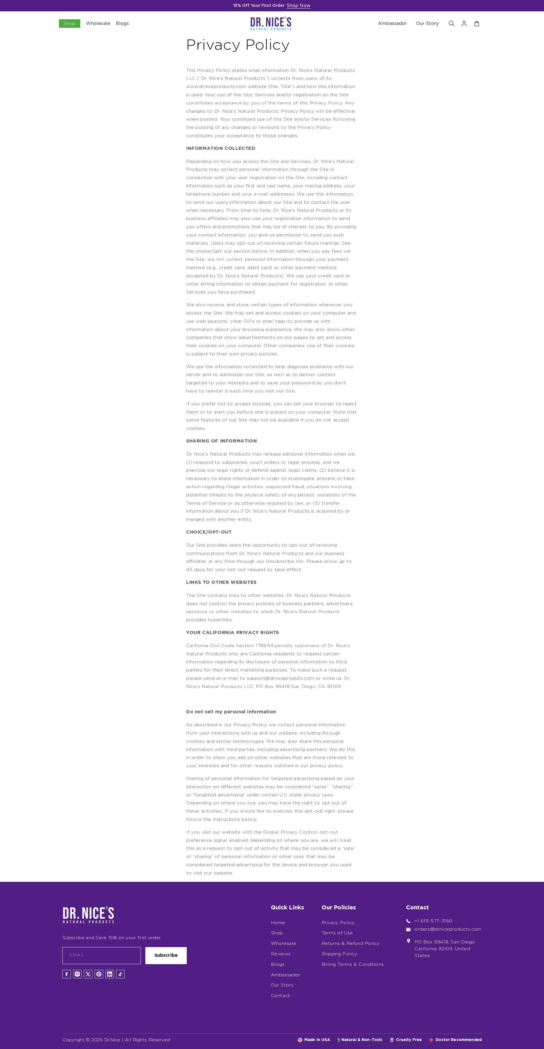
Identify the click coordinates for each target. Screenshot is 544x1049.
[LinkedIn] (109, 974)
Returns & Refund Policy (351, 943)
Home (278, 922)
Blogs (278, 964)
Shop (277, 933)
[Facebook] (66, 974)
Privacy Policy (338, 922)
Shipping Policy (339, 954)
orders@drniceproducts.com (448, 929)
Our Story (427, 23)
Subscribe (166, 955)
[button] (451, 23)
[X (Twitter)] (88, 974)
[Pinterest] (99, 974)
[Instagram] (77, 974)
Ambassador (392, 23)
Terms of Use (337, 933)
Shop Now (298, 6)
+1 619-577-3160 (433, 921)
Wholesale (283, 943)
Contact (280, 995)
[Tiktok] (120, 974)
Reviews (281, 954)
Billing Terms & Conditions (353, 964)
